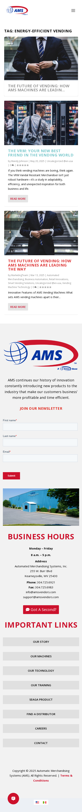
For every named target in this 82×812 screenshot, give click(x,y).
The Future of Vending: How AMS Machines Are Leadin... (39, 88)
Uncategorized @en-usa (60, 161)
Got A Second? (43, 609)
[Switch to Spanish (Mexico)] (44, 802)
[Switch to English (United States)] (37, 802)
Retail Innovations (58, 279)
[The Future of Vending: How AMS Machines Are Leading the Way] (41, 233)
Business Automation (36, 279)
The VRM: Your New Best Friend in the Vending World (41, 153)
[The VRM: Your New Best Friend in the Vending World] (41, 123)
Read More (18, 198)
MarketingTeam (19, 275)
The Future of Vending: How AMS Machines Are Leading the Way (39, 265)
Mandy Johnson (19, 161)
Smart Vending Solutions (21, 283)
